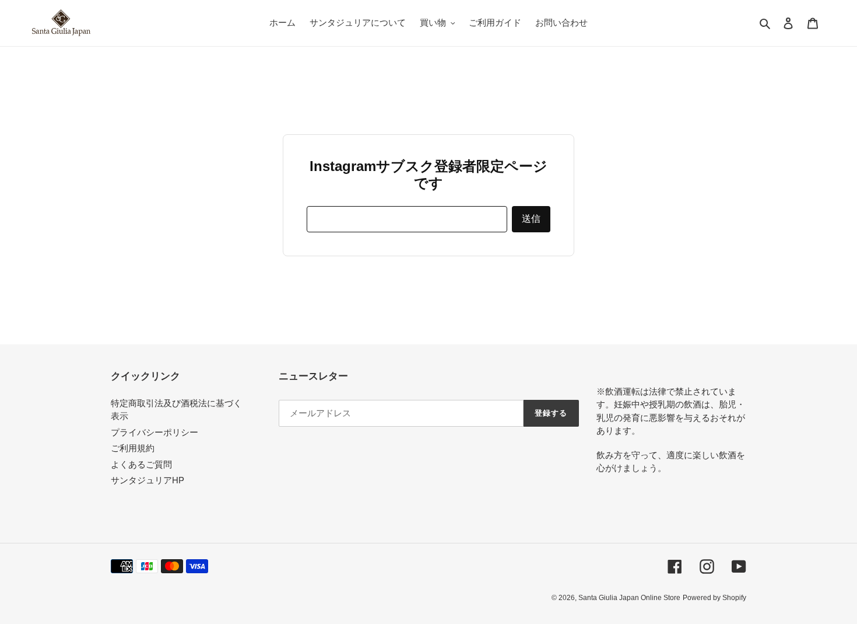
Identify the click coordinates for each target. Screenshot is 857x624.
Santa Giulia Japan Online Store (629, 598)
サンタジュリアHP (147, 480)
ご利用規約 (132, 448)
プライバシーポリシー (154, 432)
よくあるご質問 (141, 464)
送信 (531, 219)
